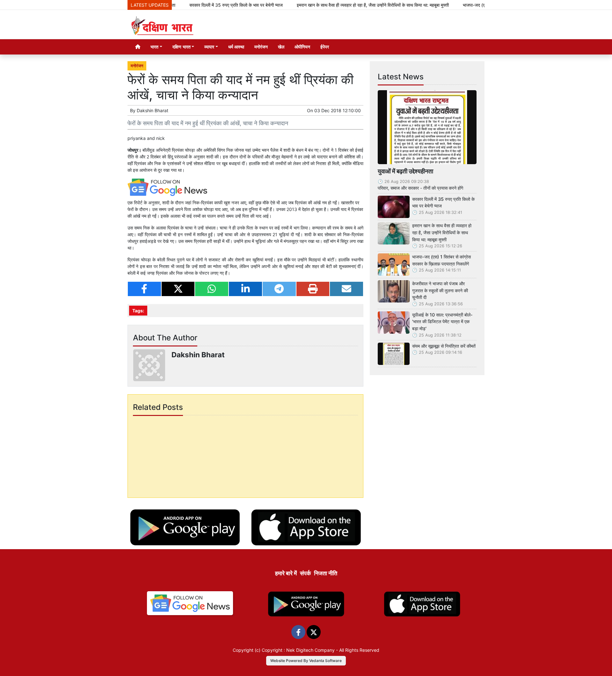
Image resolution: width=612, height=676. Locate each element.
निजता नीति (325, 573)
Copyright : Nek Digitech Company (298, 650)
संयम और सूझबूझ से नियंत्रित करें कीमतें (444, 346)
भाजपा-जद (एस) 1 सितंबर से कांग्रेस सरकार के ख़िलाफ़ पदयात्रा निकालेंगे (441, 260)
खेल (281, 46)
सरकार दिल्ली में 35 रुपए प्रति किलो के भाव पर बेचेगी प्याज (219, 5)
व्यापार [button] (209, 46)
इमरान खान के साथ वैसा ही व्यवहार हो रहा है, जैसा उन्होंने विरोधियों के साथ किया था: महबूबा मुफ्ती (356, 5)
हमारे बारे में (286, 573)
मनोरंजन (261, 46)
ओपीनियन (302, 46)
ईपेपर (324, 46)
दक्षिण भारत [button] (181, 46)
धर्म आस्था (236, 46)
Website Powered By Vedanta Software (306, 660)
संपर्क (305, 573)
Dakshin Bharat (152, 110)
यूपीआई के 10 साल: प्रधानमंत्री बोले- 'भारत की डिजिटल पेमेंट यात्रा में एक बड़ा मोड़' (442, 321)
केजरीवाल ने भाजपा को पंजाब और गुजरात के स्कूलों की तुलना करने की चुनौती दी (440, 290)
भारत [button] (154, 46)
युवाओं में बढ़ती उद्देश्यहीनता (405, 171)
